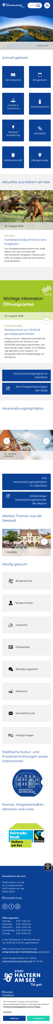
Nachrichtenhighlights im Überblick (30, 375)
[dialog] (26, 1010)
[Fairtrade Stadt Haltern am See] (26, 835)
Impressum (8, 995)
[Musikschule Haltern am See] (26, 783)
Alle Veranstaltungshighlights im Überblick (30, 481)
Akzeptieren (38, 1018)
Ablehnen (14, 1018)
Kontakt (9, 992)
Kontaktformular (13, 897)
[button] (46, 320)
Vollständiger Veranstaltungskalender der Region (33, 501)
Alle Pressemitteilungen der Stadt (29, 389)
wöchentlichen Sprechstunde (17, 961)
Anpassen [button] (7, 1012)
